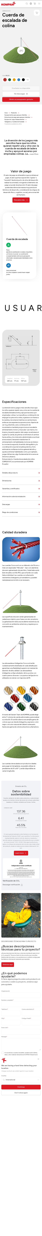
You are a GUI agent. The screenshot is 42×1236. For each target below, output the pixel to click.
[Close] (38, 1059)
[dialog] (21, 618)
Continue (21, 1087)
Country (3, 1075)
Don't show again (21, 1093)
